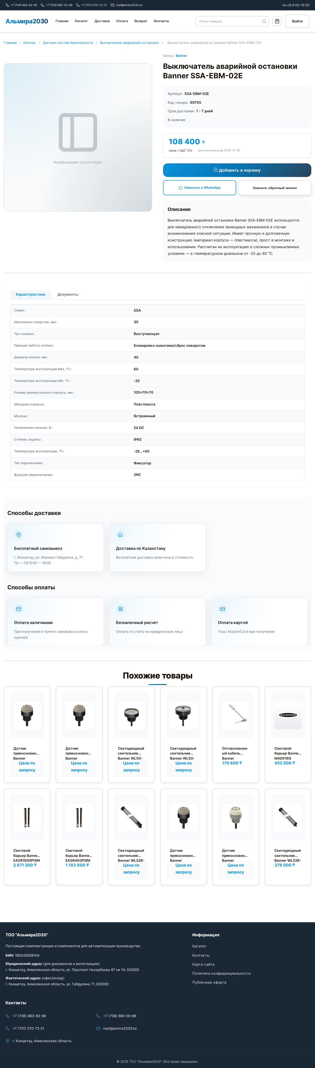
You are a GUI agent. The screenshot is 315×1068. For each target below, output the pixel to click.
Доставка (102, 21)
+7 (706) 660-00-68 (119, 1016)
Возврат (140, 21)
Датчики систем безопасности (68, 43)
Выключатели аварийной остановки (129, 43)
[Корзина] (277, 21)
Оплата (122, 21)
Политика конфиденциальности (221, 973)
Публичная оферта (209, 982)
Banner (181, 56)
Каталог (81, 21)
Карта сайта (203, 964)
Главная (62, 21)
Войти (297, 21)
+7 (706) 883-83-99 (29, 1016)
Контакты (161, 21)
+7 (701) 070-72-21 (28, 1028)
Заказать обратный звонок (275, 188)
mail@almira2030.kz (120, 1028)
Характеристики (30, 294)
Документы (67, 294)
